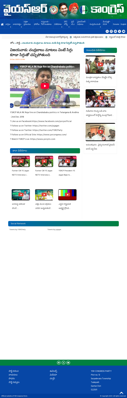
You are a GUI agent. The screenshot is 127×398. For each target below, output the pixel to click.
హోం (12, 43)
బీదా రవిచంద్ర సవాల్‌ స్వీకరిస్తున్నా (49, 37)
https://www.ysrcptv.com (42, 139)
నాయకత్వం (17, 24)
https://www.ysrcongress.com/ (52, 135)
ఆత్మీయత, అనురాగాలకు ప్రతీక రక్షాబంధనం (81, 37)
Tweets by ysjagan (54, 229)
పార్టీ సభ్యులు (14, 383)
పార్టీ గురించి (14, 371)
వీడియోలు (58, 24)
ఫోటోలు (37, 24)
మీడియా (53, 375)
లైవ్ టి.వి (73, 23)
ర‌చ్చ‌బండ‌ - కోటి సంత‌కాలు (46, 23)
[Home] (63, 9)
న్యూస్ (52, 379)
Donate (116, 24)
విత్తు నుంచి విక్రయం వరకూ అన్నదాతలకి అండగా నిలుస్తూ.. (43, 208)
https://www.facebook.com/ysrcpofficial (52, 121)
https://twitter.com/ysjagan (45, 126)
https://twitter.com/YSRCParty (47, 130)
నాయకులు (13, 375)
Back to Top (121, 392)
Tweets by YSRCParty (17, 229)
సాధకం (12, 379)
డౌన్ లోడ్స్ (66, 23)
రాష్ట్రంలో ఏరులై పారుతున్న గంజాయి (114, 37)
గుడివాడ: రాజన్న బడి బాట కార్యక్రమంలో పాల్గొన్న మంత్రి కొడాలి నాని (99, 115)
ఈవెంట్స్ (53, 371)
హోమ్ (2, 24)
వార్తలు (7, 24)
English (123, 24)
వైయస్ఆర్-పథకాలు (81, 23)
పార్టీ (18, 43)
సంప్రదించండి (95, 24)
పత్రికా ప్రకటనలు (27, 23)
